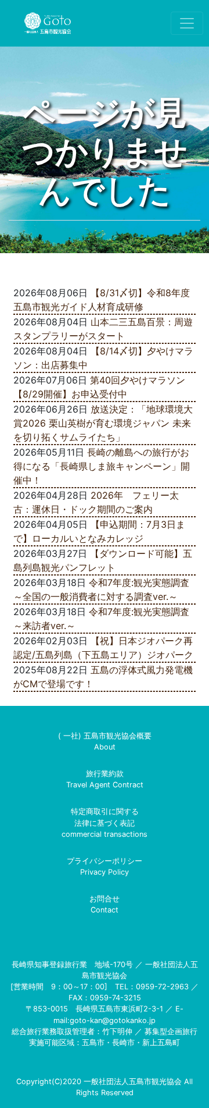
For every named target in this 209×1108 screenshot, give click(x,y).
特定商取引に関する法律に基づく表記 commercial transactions (104, 822)
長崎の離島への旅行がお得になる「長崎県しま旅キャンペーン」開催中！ (101, 466)
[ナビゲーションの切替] (187, 23)
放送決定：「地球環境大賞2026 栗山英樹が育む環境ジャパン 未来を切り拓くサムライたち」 (103, 423)
